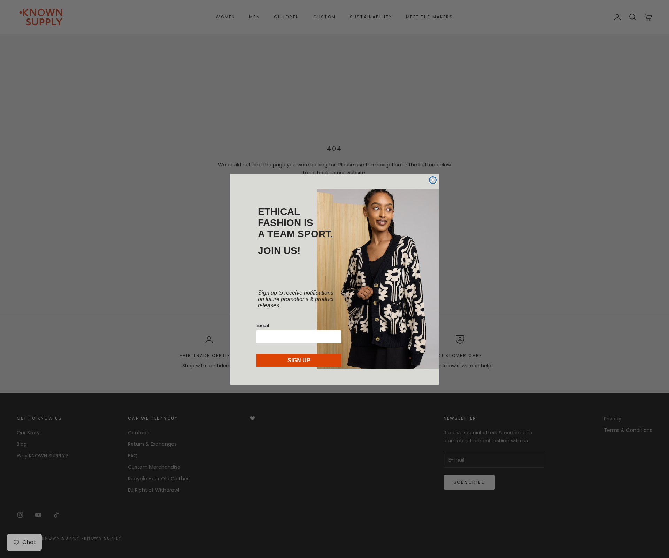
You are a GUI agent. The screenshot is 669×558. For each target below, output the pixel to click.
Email (262, 325)
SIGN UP (298, 360)
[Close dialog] (432, 180)
